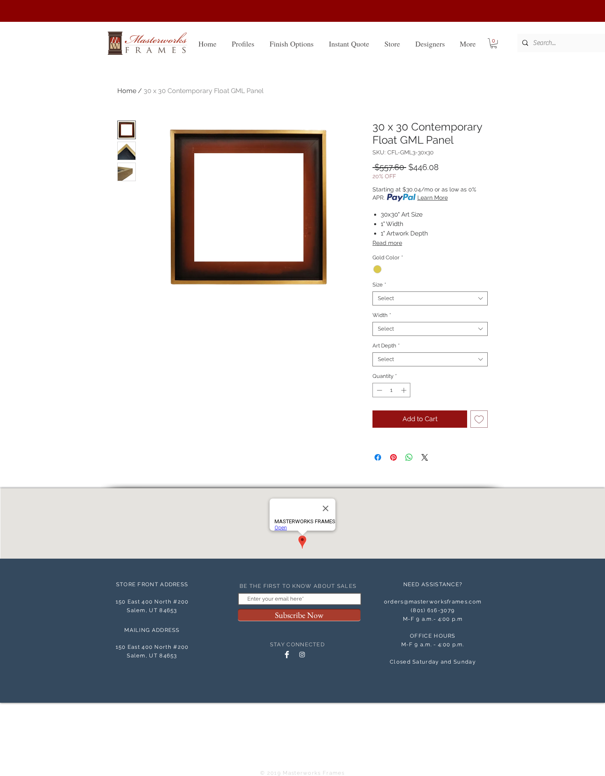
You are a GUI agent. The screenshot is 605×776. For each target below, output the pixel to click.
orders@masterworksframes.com (433, 602)
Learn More (432, 197)
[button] (494, 43)
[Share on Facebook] (378, 457)
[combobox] (430, 298)
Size (379, 285)
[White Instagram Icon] (302, 654)
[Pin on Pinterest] (393, 457)
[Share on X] (425, 457)
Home (126, 91)
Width (381, 315)
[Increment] (405, 390)
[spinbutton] (392, 390)
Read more (387, 243)
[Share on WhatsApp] (409, 457)
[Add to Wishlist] (479, 419)
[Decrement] (379, 390)
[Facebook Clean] (287, 654)
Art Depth (386, 346)
